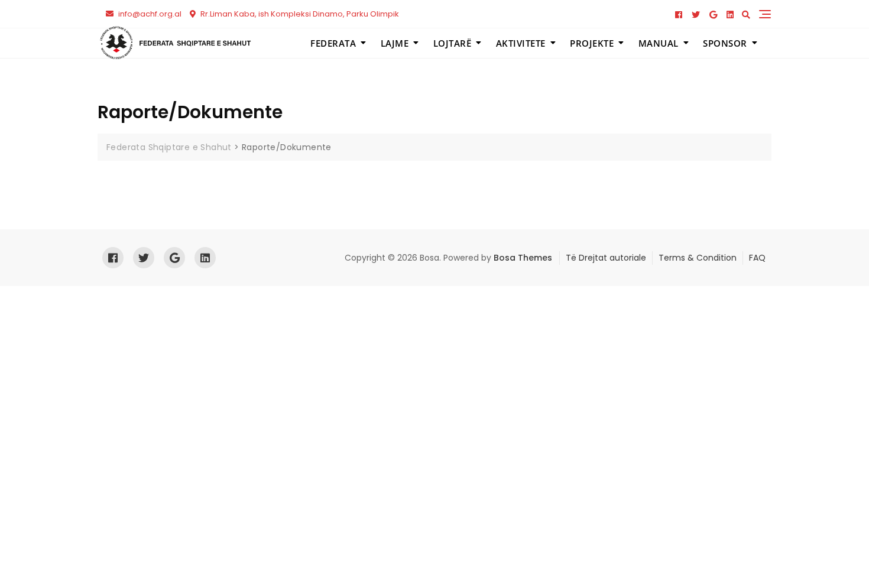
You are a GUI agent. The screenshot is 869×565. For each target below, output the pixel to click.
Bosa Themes (523, 258)
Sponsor (725, 43)
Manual (658, 43)
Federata (333, 43)
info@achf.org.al (148, 14)
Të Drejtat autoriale (606, 258)
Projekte (592, 43)
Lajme (395, 43)
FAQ (757, 258)
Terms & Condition (698, 258)
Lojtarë (452, 43)
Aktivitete (521, 43)
